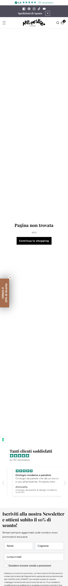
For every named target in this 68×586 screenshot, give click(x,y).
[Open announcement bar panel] (47, 13)
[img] (36, 456)
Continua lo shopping (34, 240)
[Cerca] (58, 22)
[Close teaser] (10, 277)
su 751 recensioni (20, 459)
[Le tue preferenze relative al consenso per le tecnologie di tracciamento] (3, 440)
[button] (4, 483)
